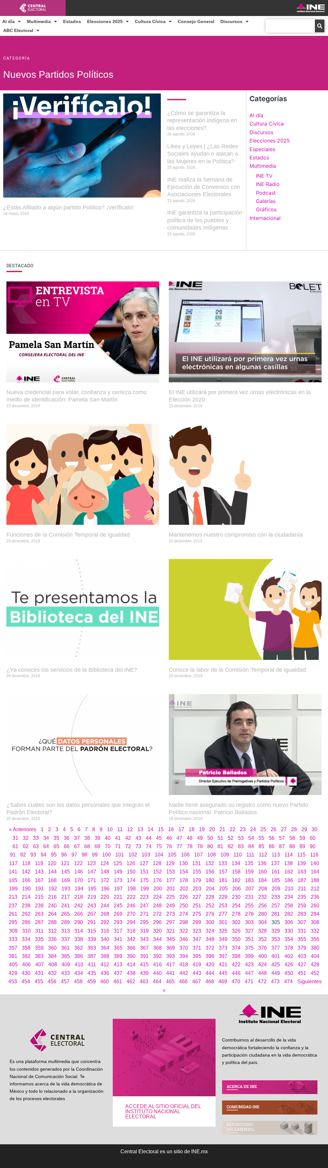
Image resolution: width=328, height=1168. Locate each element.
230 (236, 897)
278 (236, 914)
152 (157, 871)
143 (39, 871)
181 (223, 880)
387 (91, 956)
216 (52, 897)
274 (183, 914)
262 (26, 914)
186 (288, 880)
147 (91, 871)
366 (131, 948)
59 (302, 838)
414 (131, 964)
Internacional (265, 218)
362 (78, 948)
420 (210, 964)
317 (118, 931)
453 (12, 981)
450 (288, 973)
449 (275, 973)
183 (249, 880)
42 (128, 838)
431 (39, 973)
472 (262, 981)
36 (67, 838)
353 (275, 939)
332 (315, 931)
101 (119, 854)
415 (144, 964)
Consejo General (196, 21)
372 (210, 948)
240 (52, 905)
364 (105, 948)
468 (209, 981)
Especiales (262, 149)
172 (105, 880)
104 (159, 854)
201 (171, 888)
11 (120, 829)
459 (91, 981)
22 (232, 829)
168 (52, 880)
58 (292, 838)
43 (138, 838)
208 (262, 888)
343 (144, 939)
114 (288, 854)
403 (302, 956)
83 (241, 846)
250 (183, 905)
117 (13, 863)
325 (223, 931)
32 (26, 838)
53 (241, 838)
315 (91, 931)
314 (78, 931)
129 (170, 863)
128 (157, 863)
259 (302, 905)
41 (118, 838)
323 (197, 931)
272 (157, 914)
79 (200, 846)
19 (202, 829)
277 (223, 914)
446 (236, 973)
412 (105, 964)
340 (105, 939)
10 (110, 829)
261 (13, 914)
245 (118, 905)
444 (210, 973)
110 (238, 854)
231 (249, 897)
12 (130, 829)
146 (78, 871)
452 (315, 973)
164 (315, 871)
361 (65, 948)
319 (144, 931)
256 (262, 905)
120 (52, 863)
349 (223, 939)
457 (65, 981)
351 (249, 939)
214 (26, 897)
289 (65, 922)
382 (26, 956)
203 (197, 888)
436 (105, 973)
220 (105, 897)
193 (66, 888)
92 (23, 854)
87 (282, 846)
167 (39, 880)
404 (315, 956)
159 (249, 871)
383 (39, 956)
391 (144, 956)
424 (262, 964)
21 (222, 829)
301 (223, 922)
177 (170, 880)
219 (91, 897)
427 (302, 964)
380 (315, 948)
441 (170, 973)
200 (157, 888)
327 (249, 931)
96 (64, 854)
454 (25, 981)
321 (170, 931)
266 (78, 914)
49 (200, 838)
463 (144, 981)
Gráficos (266, 209)
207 (249, 888)
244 (105, 905)
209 (276, 888)
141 (13, 871)
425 (275, 964)
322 (183, 931)
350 (236, 939)
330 (288, 931)
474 (288, 981)
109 (224, 854)
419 (197, 964)
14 (150, 829)
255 (249, 905)
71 (118, 846)
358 (26, 948)
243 (91, 905)
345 (170, 939)
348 (210, 939)
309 (13, 931)
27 (284, 829)
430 (26, 973)
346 (183, 939)
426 (288, 964)
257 (275, 905)
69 (97, 846)
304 (262, 922)
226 (183, 897)
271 (144, 914)
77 (179, 846)
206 (236, 888)
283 (302, 914)
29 (304, 829)
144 (52, 871)
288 (52, 922)
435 (91, 973)
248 (157, 905)
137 (275, 863)
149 (118, 871)
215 (39, 897)
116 (314, 854)
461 (117, 981)
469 (222, 981)
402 (288, 956)
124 (104, 863)
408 (52, 964)
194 (79, 888)
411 (92, 964)
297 (170, 922)
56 (272, 838)
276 (210, 914)
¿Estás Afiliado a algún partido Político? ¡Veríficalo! (68, 207)
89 (302, 846)
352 (262, 939)
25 (263, 829)
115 (301, 854)
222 (131, 897)
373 (223, 948)
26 (273, 829)
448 (262, 973)
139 (301, 863)
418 (183, 964)
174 (131, 880)
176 (157, 880)
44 (149, 838)
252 (210, 905)
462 (131, 981)
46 (169, 838)
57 (282, 838)
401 (275, 956)
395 (197, 956)
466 (183, 981)
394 (183, 956)
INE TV (264, 176)
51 (220, 838)
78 (190, 846)
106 (185, 854)
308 (315, 922)
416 (157, 964)
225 (170, 897)
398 (236, 956)
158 (236, 871)
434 (78, 973)
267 (91, 914)
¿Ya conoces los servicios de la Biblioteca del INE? (71, 670)
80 (210, 846)
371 (197, 948)
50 (210, 838)
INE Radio (268, 184)
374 (236, 948)
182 (236, 880)
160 (262, 871)
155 (197, 871)
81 (220, 846)
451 (302, 973)
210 (289, 888)
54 (251, 838)
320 (157, 931)
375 (249, 948)
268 (105, 914)
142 (26, 871)
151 (144, 871)
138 (288, 863)
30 (314, 829)
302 (236, 922)
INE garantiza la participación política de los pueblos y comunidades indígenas (204, 220)
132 (209, 863)
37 (77, 838)
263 (39, 914)
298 (183, 922)
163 (302, 871)
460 (104, 981)
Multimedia (39, 21)
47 (179, 838)
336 (52, 939)
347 (197, 939)
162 (288, 871)
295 (144, 922)
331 (302, 931)
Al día (8, 21)
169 (65, 880)
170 (78, 880)
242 (78, 905)
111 (250, 854)
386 (78, 956)
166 (26, 880)
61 (15, 846)
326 (236, 931)
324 (210, 931)
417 (170, 964)
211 (302, 888)
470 (236, 981)
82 (231, 846)
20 (212, 829)
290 (78, 922)
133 (222, 863)
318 (131, 931)
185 (275, 880)
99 (95, 854)
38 (87, 838)
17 (181, 829)
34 (46, 838)
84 (251, 846)
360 (52, 948)
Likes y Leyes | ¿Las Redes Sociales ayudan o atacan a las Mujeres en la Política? (202, 154)
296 (157, 922)
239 (39, 905)
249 (170, 905)
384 (52, 956)
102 (132, 854)
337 (65, 939)
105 (172, 854)
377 (275, 948)
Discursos (231, 21)
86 (272, 846)
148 (105, 871)
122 (78, 863)
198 (131, 888)
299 (197, 922)
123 (91, 863)
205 (223, 888)
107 (198, 854)
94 (43, 854)
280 (262, 914)
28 (294, 829)
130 (183, 863)
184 (262, 880)
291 (91, 922)
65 (56, 846)
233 (275, 897)
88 (292, 846)
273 (170, 914)
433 (65, 973)
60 (313, 838)
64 (46, 846)
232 (262, 897)
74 (149, 846)
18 (191, 829)
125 (117, 863)
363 (91, 948)
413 (118, 964)
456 (52, 981)
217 (65, 897)
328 (262, 931)
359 (39, 948)
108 (211, 854)
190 (26, 888)
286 (26, 922)
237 (13, 905)
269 (118, 914)
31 (15, 838)
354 (288, 939)
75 (159, 846)
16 (171, 829)
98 (84, 854)
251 (197, 905)
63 (36, 846)
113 (276, 854)
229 (223, 897)
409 (66, 964)
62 (26, 846)
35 (56, 838)
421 (223, 964)
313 (65, 931)
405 (13, 964)
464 (157, 981)
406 (26, 964)
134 (236, 863)
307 (302, 922)
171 (91, 880)
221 (118, 897)
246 (131, 905)
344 (157, 939)
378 (288, 948)
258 (288, 905)
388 (105, 956)
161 (275, 871)
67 (77, 846)
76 (169, 846)
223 (144, 897)
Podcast (266, 193)
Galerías (265, 201)
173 (118, 880)
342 (131, 939)
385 (65, 956)
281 (275, 914)
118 (26, 863)
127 (144, 863)
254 (236, 905)
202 (184, 888)
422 (236, 964)
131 (196, 863)
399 (249, 956)
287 (39, 922)
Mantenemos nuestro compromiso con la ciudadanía (236, 534)
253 (223, 905)
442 (183, 973)
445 (223, 973)
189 (13, 888)
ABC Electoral (18, 30)
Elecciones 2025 (105, 21)
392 (157, 956)
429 (13, 973)
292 (105, 922)
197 (118, 888)
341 (118, 939)
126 (131, 863)
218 (78, 897)
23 (243, 829)
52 (231, 838)
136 (262, 863)
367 (144, 948)
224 (157, 897)
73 (138, 846)
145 (65, 871)
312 (52, 931)
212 (315, 888)
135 (249, 863)
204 (210, 888)
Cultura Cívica (150, 21)
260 (315, 905)
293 (118, 922)
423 (249, 964)
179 (197, 880)
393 (170, 956)
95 (54, 854)
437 (118, 973)
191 (39, 888)
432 (52, 973)
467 (196, 981)
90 (313, 846)
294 (131, 922)
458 (78, 981)
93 (33, 854)
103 (146, 854)
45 (159, 838)
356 (315, 939)
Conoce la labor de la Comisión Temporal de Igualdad (237, 670)
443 (197, 973)
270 (131, 914)
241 (65, 905)
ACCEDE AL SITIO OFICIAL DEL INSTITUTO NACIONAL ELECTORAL (163, 1111)
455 (39, 981)
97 (74, 854)
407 (39, 964)
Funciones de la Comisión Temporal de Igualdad (68, 534)
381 (13, 956)
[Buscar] (319, 26)
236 (315, 897)
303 (249, 922)
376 (262, 948)
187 (302, 880)
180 (210, 880)
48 (190, 838)
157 (223, 871)
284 (315, 914)
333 (13, 939)
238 (26, 905)
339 (91, 939)
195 (92, 888)
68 (87, 846)
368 (157, 948)
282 (288, 914)
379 (302, 948)
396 (210, 956)
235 (302, 897)
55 (261, 838)
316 (105, 931)
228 (210, 897)
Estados (72, 21)
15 (161, 829)
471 (249, 981)
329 (275, 931)
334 (26, 939)
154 (183, 871)
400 (262, 956)
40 (108, 838)
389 (118, 956)
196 (105, 888)
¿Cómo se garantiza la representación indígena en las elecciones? (202, 120)
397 (223, 956)
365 (118, 948)
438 (131, 973)
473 (275, 981)
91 (13, 854)
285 (13, 922)
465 (170, 981)
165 (13, 880)
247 (144, 905)
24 (253, 829)
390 (131, 956)
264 (52, 914)
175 (144, 880)
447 (249, 973)
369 (170, 948)
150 (131, 871)
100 (106, 854)
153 (170, 871)
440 (157, 973)
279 (249, 914)
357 (13, 948)
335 (39, 939)
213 (13, 897)
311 (39, 931)
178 (183, 880)
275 (197, 914)
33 (36, 838)
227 (197, 897)
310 (26, 931)
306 (288, 922)
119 (39, 863)
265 (65, 914)
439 (144, 973)
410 (79, 964)
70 (108, 846)
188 (315, 880)
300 (210, 922)
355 (302, 939)
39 (97, 838)
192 (52, 888)
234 (288, 897)
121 (65, 863)
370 (183, 948)
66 (67, 846)
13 (140, 829)
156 (210, 871)
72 (128, 846)
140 (314, 863)
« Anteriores (22, 829)
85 (261, 846)
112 (263, 854)
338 (78, 939)
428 (315, 964)
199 (144, 888)
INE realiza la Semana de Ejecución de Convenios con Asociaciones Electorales (203, 187)
